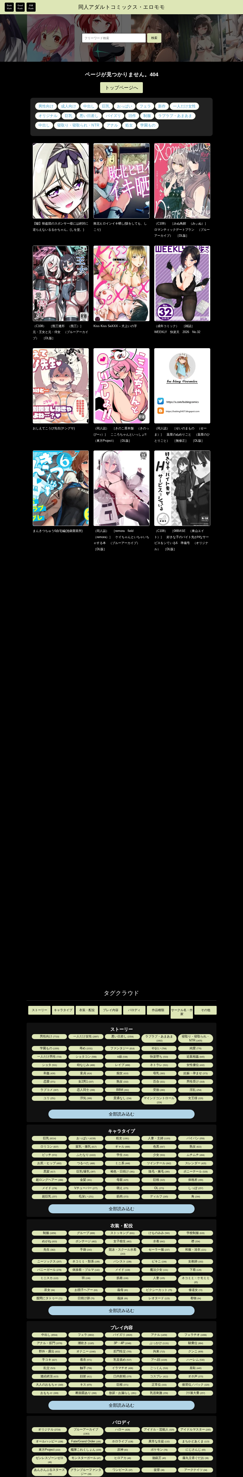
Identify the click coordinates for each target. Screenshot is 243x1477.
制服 (147, 116)
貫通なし (122, 1098)
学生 (122, 1155)
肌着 (122, 1278)
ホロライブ (122, 1441)
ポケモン (159, 1449)
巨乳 (106, 106)
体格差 (195, 1180)
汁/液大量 (195, 1393)
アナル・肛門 (49, 1343)
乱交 (49, 1368)
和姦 (49, 1073)
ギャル (122, 1146)
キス (85, 1384)
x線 (122, 1056)
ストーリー (39, 1010)
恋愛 (49, 1081)
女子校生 (122, 1241)
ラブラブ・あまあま (175, 116)
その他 (205, 1010)
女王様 (195, 1098)
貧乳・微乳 (85, 1146)
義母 (122, 1290)
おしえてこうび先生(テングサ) (54, 428)
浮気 (85, 1098)
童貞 (85, 1073)
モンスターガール (85, 1458)
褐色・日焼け (122, 1171)
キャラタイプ (63, 1010)
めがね (49, 1241)
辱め (85, 1048)
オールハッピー (49, 1441)
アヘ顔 (158, 1359)
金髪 (85, 1180)
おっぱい (124, 106)
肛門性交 (122, 1351)
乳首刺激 (158, 1393)
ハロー (122, 1429)
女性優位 (195, 1065)
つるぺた (85, 1163)
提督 (159, 1470)
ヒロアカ (122, 1458)
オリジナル (47, 116)
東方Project (49, 1449)
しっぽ (195, 1188)
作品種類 (158, 1010)
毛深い (86, 1196)
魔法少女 (158, 1269)
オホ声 (195, 1376)
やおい (159, 1048)
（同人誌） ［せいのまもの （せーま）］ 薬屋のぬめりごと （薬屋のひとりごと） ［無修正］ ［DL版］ (182, 434)
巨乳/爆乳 (85, 1171)
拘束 (158, 1351)
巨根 (158, 1180)
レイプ (122, 1065)
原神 (122, 1449)
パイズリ (113, 116)
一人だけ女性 (184, 106)
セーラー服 (159, 1249)
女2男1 (85, 1081)
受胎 (158, 1090)
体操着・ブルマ (85, 1269)
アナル (112, 125)
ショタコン (85, 1056)
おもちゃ (49, 1393)
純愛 (195, 1048)
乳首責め (122, 1359)
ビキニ (159, 1261)
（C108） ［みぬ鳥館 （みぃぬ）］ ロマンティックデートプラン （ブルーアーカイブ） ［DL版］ (182, 229)
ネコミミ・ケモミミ (196, 1280)
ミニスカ (49, 1278)
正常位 (159, 1384)
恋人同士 (85, 1090)
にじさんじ (195, 1449)
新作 (162, 106)
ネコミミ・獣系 (85, 1261)
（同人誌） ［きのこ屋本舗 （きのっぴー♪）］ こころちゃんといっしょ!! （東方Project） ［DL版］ (121, 434)
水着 (158, 1241)
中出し (89, 106)
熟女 (122, 1081)
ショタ (49, 1065)
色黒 (158, 1146)
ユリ (49, 1098)
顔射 (85, 1376)
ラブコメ (49, 1090)
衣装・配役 (87, 1010)
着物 (195, 1298)
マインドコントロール (159, 1100)
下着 (195, 1269)
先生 (49, 1249)
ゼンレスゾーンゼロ (49, 1459)
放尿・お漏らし (122, 1393)
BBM (122, 1090)
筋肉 (122, 1196)
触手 (85, 1368)
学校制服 (195, 1233)
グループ (85, 1233)
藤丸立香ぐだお (195, 1458)
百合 (158, 1081)
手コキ (49, 1359)
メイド (49, 1188)
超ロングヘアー (49, 1180)
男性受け (195, 1081)
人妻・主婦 (158, 1138)
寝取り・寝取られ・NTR (78, 125)
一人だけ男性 (49, 1056)
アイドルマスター (195, 1429)
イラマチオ (122, 1368)
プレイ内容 (110, 1010)
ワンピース (122, 1470)
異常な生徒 (159, 1441)
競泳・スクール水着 (122, 1251)
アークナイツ (195, 1470)
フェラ (145, 106)
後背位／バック (195, 1384)
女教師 (195, 1261)
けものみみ (159, 1233)
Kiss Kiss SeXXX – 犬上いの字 (115, 326)
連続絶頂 (49, 1376)
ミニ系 (122, 1163)
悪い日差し (88, 116)
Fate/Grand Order (85, 1441)
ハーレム (195, 1359)
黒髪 (49, 1171)
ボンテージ (85, 1241)
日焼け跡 (86, 1298)
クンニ (195, 1351)
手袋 (85, 1249)
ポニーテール (195, 1171)
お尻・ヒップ (49, 1163)
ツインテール (158, 1163)
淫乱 (195, 1090)
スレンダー (195, 1163)
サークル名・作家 (182, 1012)
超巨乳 (49, 1196)
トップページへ (121, 87)
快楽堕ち (158, 1056)
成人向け (68, 106)
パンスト (122, 1261)
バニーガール (49, 1269)
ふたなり (85, 1155)
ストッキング (122, 1233)
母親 (122, 1180)
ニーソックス (49, 1261)
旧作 (132, 116)
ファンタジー (122, 1048)
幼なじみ (85, 1065)
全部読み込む (121, 1114)
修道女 (195, 1290)
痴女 (122, 1073)
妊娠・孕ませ (195, 1073)
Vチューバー (85, 1188)
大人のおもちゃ (49, 1384)
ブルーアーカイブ (86, 1431)
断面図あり (85, 1393)
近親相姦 (195, 1056)
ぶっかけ (159, 1343)
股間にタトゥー (49, 1298)
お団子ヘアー (86, 1290)
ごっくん (158, 1368)
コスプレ (158, 1376)
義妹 (122, 1298)
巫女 (49, 1290)
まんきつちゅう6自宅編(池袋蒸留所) (58, 531)
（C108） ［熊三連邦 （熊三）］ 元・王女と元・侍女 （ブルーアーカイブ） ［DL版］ (60, 332)
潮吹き (85, 1343)
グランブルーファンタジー (85, 1472)
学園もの (147, 125)
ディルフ (158, 1196)
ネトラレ (158, 1065)
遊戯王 (158, 1458)
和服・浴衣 (195, 1249)
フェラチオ (195, 1334)
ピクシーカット (158, 1290)
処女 (129, 125)
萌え (122, 1188)
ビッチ (49, 1155)
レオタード (159, 1298)
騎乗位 (195, 1343)
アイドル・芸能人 (158, 1429)
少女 (158, 1155)
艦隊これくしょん (85, 1449)
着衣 (85, 1359)
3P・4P (122, 1343)
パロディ (134, 1010)
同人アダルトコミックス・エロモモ (121, 7)
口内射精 (122, 1376)
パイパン (195, 1138)
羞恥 (195, 1368)
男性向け (46, 106)
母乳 (158, 1073)
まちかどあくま (195, 1441)
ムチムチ (195, 1155)
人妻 (158, 1278)
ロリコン (49, 1146)
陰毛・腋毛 (159, 1171)
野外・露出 (49, 1351)
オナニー (85, 1351)
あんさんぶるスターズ (49, 1471)
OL (158, 1188)
